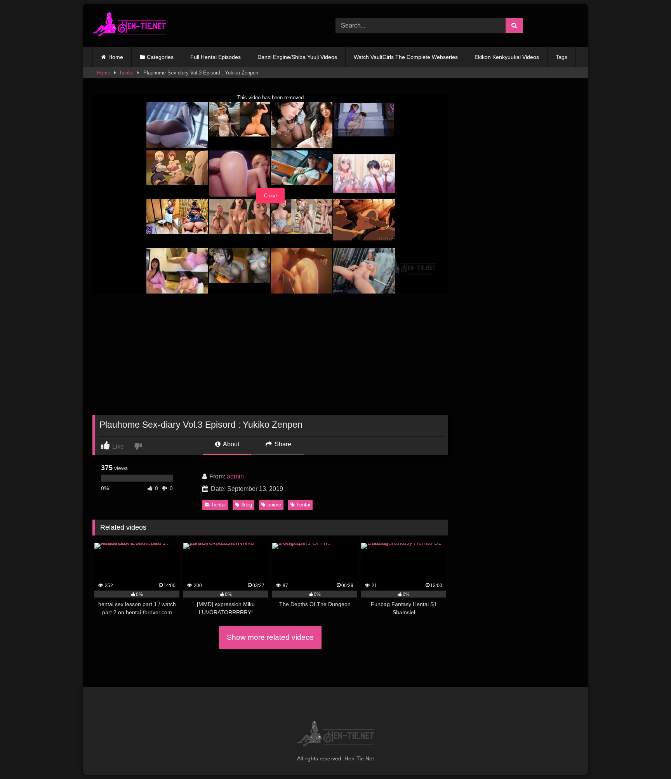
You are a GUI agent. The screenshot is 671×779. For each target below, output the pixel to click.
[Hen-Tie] (129, 25)
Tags (561, 57)
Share (282, 444)
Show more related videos (270, 637)
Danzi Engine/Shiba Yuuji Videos (297, 57)
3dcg (246, 505)
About (230, 444)
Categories (160, 57)
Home (115, 57)
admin (235, 476)
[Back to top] (646, 755)
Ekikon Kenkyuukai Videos (507, 57)
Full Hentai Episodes (215, 57)
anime (274, 505)
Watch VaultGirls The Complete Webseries (406, 57)
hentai (127, 73)
